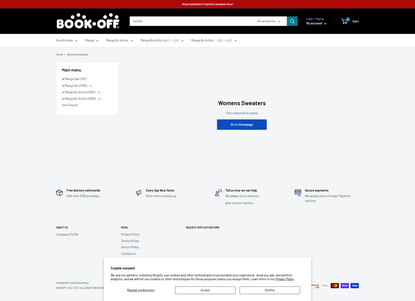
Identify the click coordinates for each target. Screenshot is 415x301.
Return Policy (130, 247)
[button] (344, 21)
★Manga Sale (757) (74, 79)
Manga (89, 40)
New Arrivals (64, 40)
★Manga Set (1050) (75, 85)
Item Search (70, 105)
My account (314, 23)
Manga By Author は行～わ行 (211, 40)
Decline (270, 290)
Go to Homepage (242, 124)
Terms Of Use (130, 241)
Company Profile (67, 234)
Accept (205, 290)
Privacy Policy (284, 279)
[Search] (292, 21)
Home (59, 54)
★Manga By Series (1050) (79, 92)
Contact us (128, 253)
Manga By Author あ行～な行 (159, 40)
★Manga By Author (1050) (79, 98)
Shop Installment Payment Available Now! (207, 4)
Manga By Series (117, 40)
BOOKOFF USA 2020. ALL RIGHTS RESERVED (81, 287)
